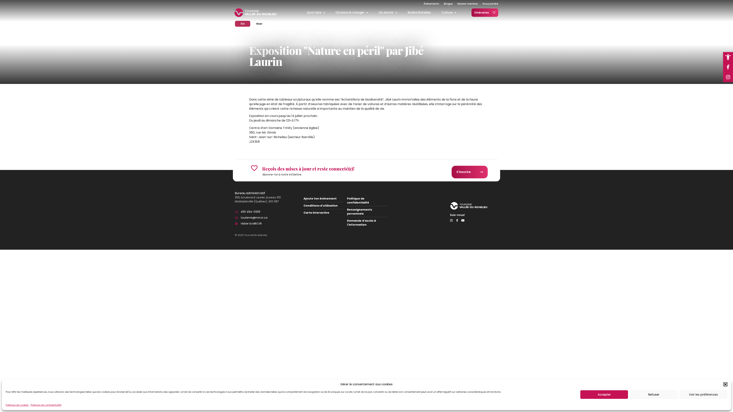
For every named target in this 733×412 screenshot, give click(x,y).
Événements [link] (431, 4)
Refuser (653, 395)
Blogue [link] (448, 4)
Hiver (262, 23)
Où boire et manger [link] (349, 12)
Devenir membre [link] (467, 4)
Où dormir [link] (386, 12)
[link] (728, 57)
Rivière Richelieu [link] (419, 12)
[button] (725, 384)
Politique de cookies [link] (17, 405)
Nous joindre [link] (490, 4)
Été (245, 23)
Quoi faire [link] (314, 12)
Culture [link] (447, 12)
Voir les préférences (703, 395)
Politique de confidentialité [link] (46, 405)
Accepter (604, 395)
